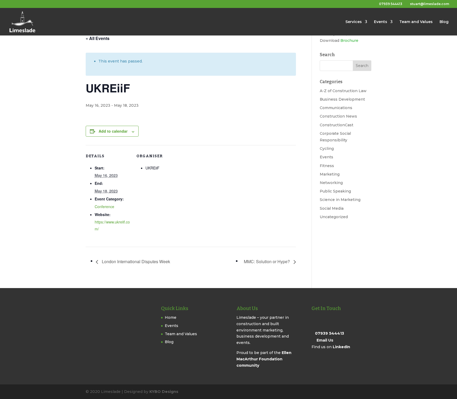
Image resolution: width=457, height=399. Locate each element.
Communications (336, 107)
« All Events (97, 38)
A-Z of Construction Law (343, 90)
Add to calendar (113, 131)
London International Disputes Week (135, 261)
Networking (331, 182)
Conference (104, 206)
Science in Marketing (340, 199)
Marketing (330, 174)
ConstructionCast (336, 125)
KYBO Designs (163, 391)
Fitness (327, 165)
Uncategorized (334, 216)
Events (380, 22)
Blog (444, 22)
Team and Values (416, 22)
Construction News (338, 116)
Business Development (342, 99)
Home (170, 317)
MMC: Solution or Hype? (267, 261)
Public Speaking (335, 191)
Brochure (349, 40)
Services (353, 22)
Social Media (332, 208)
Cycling (327, 148)
